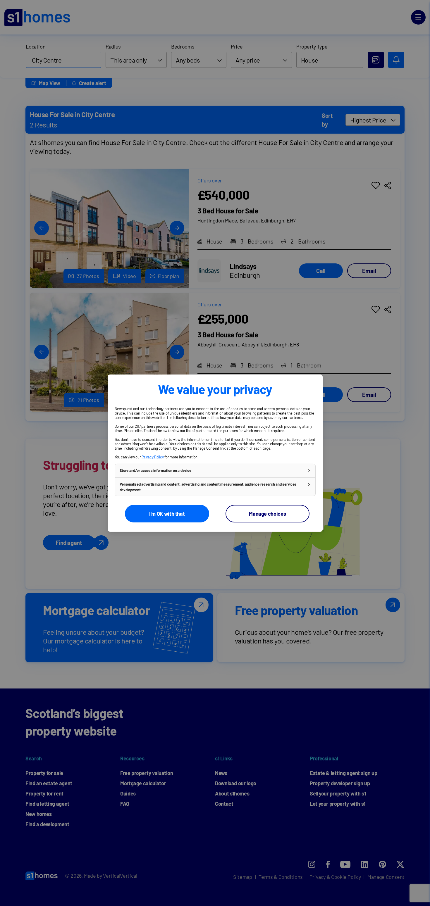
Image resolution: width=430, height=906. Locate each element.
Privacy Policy (153, 456)
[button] (215, 470)
